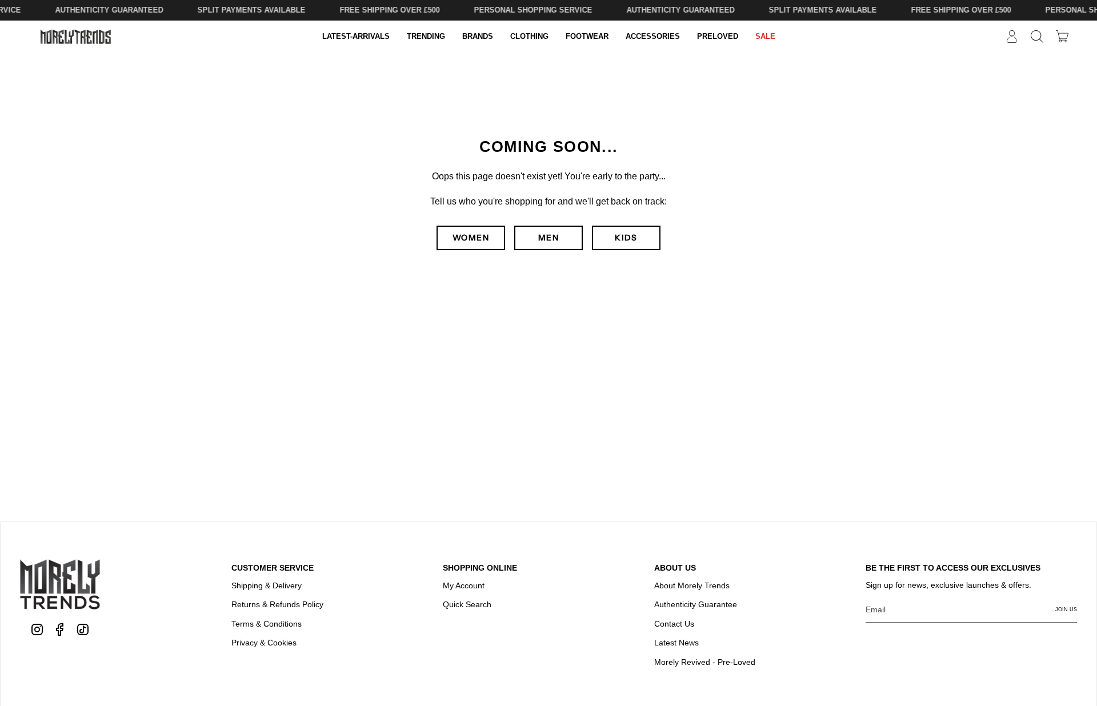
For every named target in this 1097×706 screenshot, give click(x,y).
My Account (464, 585)
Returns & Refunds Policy (277, 604)
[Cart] (1062, 36)
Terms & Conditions (266, 623)
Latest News (676, 642)
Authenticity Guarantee (695, 604)
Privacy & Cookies (264, 642)
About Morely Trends (692, 585)
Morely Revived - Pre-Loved (704, 662)
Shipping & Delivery (266, 585)
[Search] (1037, 36)
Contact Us (674, 623)
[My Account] (1011, 36)
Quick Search (467, 604)
